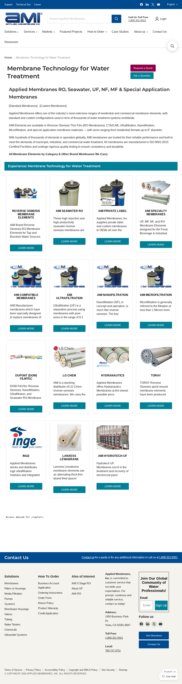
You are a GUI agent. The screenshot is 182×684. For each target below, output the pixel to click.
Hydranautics (112, 375)
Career (37, 4)
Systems (9, 603)
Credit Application (48, 613)
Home (8, 57)
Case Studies (120, 31)
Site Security (108, 670)
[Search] (116, 19)
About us (140, 31)
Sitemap (123, 670)
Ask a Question (142, 75)
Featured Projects (71, 31)
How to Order (96, 31)
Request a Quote (143, 68)
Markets (47, 31)
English (171, 4)
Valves (8, 614)
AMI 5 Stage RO (81, 583)
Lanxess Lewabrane (69, 457)
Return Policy (46, 602)
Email (144, 597)
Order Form (45, 597)
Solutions (10, 31)
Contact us (88, 557)
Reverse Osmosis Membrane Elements (26, 214)
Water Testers (12, 624)
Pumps (8, 598)
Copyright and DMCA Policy (83, 670)
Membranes (11, 583)
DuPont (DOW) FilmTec (26, 377)
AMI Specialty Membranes (156, 212)
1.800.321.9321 (137, 20)
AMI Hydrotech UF (112, 455)
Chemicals (10, 629)
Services (30, 31)
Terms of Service (13, 670)
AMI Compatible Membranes (26, 296)
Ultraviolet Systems (15, 634)
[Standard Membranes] (23, 105)
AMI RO (76, 593)
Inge (26, 455)
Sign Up (161, 605)
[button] (172, 46)
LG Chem (69, 375)
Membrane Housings (16, 609)
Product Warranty (48, 608)
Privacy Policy (33, 670)
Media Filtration (13, 593)
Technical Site (23, 4)
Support (8, 4)
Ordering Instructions (50, 592)
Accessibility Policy (55, 670)
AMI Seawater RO (69, 210)
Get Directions (154, 635)
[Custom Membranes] (53, 105)
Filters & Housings (15, 588)
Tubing (8, 619)
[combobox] (80, 19)
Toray (156, 375)
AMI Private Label (112, 210)
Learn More (26, 248)
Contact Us (160, 31)
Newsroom (11, 41)
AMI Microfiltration (156, 294)
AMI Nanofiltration (112, 294)
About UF (77, 588)
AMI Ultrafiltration (69, 296)
